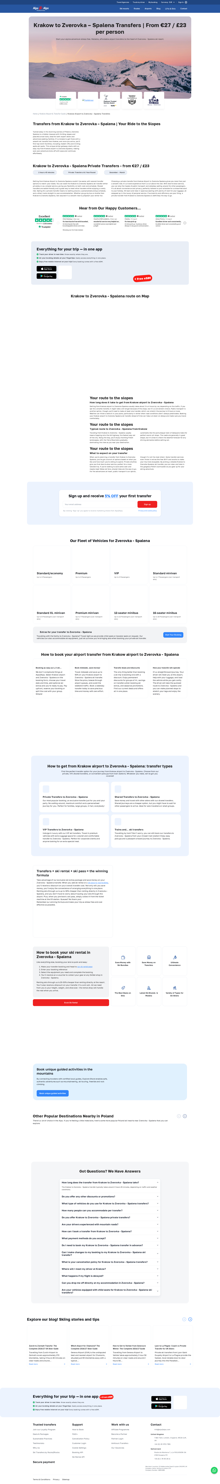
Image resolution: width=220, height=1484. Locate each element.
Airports (148, 9)
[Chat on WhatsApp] (214, 1470)
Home (35, 114)
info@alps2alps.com (162, 1429)
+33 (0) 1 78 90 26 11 (162, 1459)
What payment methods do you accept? (84, 1238)
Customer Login (79, 1443)
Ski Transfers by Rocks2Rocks (46, 1452)
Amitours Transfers (119, 1443)
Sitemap (65, 1479)
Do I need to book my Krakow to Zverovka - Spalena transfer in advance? (102, 1245)
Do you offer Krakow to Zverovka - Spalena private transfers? (96, 1217)
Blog (159, 9)
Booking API (77, 1452)
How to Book (78, 1429)
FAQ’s (74, 1434)
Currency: (166, 2)
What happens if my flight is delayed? (82, 1275)
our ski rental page (84, 967)
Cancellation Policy (80, 1439)
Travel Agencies (123, 2)
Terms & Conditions (41, 1479)
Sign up (147, 504)
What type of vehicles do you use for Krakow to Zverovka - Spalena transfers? (105, 1203)
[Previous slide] (184, 1319)
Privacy (56, 1479)
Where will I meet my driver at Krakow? (84, 1268)
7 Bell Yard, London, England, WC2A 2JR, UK (170, 1439)
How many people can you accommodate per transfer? (92, 1210)
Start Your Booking (173, 635)
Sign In (181, 2)
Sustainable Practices (42, 1439)
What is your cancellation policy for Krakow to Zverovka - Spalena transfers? (105, 1261)
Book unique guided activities (52, 1093)
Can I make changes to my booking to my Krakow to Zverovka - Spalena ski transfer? (104, 1253)
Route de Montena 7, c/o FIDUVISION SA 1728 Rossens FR (170, 1453)
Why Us (36, 1448)
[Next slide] (190, 1319)
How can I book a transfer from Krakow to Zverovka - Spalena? (97, 1231)
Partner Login (117, 1439)
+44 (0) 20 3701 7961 (162, 1444)
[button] (185, 1116)
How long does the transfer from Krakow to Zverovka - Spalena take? (100, 1182)
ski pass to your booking (98, 883)
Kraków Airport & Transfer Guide (53, 114)
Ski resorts (124, 9)
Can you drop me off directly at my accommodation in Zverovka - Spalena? (103, 1282)
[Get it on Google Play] (161, 1406)
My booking (152, 2)
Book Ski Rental (71, 1003)
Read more (33, 1364)
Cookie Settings (79, 1448)
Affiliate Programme (120, 1429)
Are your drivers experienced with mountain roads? (90, 1224)
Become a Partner (119, 1434)
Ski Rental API (78, 1457)
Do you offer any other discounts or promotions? (88, 1196)
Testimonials (38, 1443)
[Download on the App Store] (161, 1399)
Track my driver (139, 2)
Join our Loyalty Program (44, 1429)
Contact (183, 9)
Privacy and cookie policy (147, 511)
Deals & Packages (40, 1434)
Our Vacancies (117, 1448)
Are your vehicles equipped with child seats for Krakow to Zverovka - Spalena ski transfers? (107, 1291)
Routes (137, 9)
